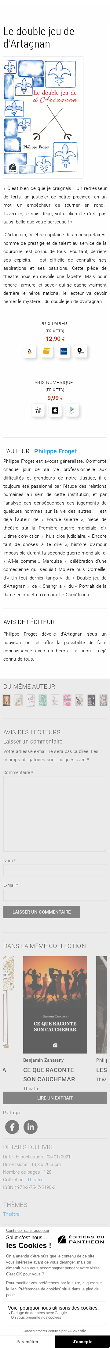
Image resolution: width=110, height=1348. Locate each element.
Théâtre (35, 1179)
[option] (55, 1022)
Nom (9, 860)
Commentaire (18, 772)
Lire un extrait (55, 1098)
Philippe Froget (55, 451)
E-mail (10, 885)
